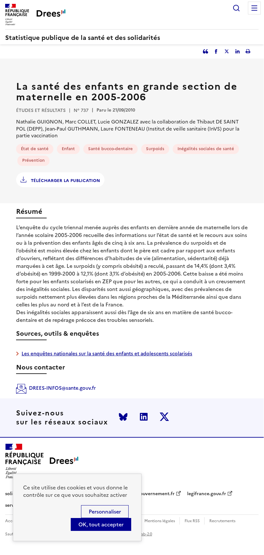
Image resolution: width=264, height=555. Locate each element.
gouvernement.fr (156, 494)
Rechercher (236, 8)
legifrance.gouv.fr (206, 494)
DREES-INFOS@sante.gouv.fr (62, 388)
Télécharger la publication (65, 180)
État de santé (35, 149)
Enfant (68, 149)
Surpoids (155, 149)
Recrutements (222, 521)
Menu (254, 8)
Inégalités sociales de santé (206, 149)
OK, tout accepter (100, 524)
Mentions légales (159, 521)
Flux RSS (192, 521)
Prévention (33, 160)
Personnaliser (105, 511)
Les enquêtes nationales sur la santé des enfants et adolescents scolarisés (107, 353)
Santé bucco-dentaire (110, 149)
